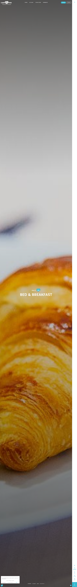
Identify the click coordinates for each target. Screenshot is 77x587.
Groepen (68, 2)
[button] (2, 585)
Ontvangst (29, 583)
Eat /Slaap (34, 583)
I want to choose (10, 582)
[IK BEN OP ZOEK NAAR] (74, 2)
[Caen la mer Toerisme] (6, 3)
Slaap (38, 583)
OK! (16, 582)
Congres (63, 2)
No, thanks (4, 582)
